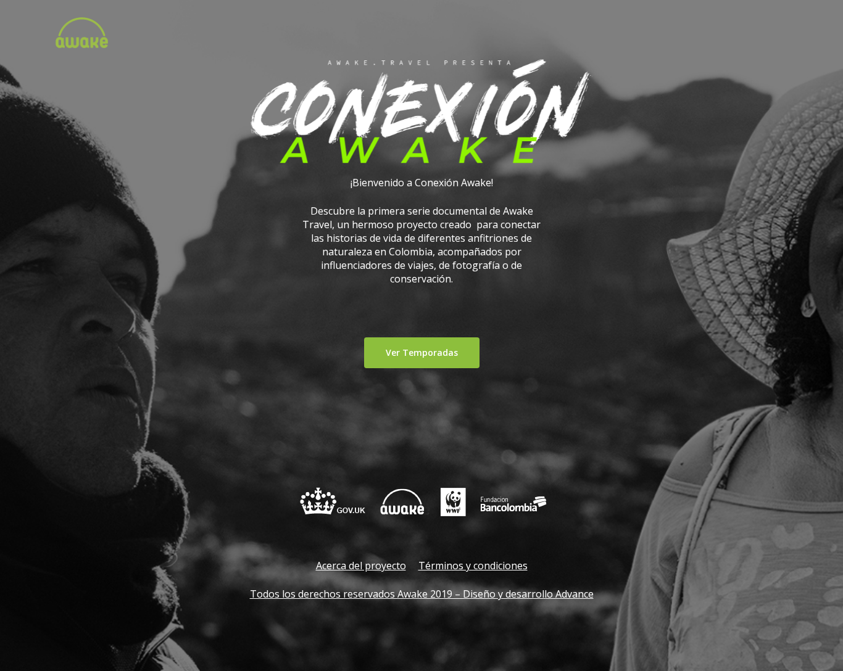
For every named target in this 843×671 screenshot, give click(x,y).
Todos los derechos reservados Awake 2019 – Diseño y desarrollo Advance (422, 594)
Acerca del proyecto (361, 565)
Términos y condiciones (473, 565)
